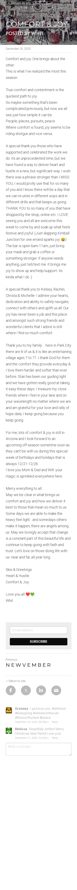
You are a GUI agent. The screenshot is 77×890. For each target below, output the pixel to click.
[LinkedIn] (41, 690)
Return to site (21, 3)
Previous (11, 659)
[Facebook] (11, 690)
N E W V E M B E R (28, 665)
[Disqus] (38, 812)
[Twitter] (26, 690)
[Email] (56, 690)
